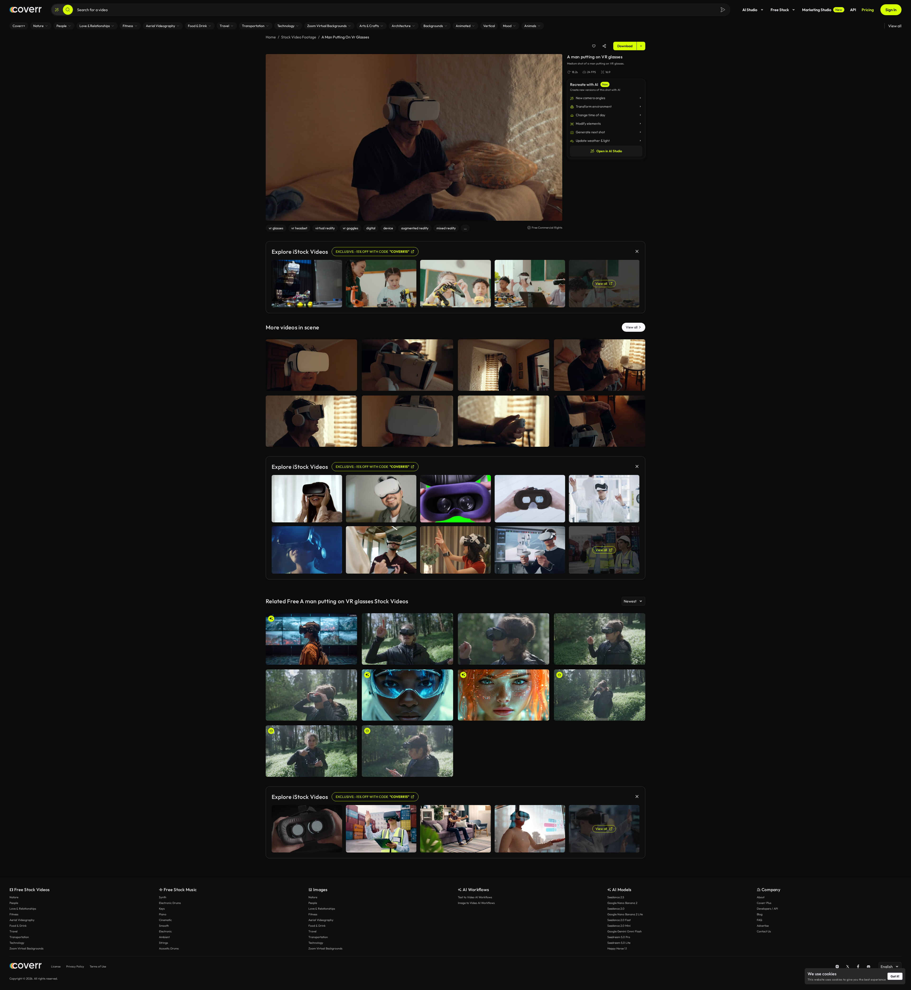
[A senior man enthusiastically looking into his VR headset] (311, 365)
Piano (162, 914)
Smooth (164, 925)
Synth (162, 897)
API (853, 9)
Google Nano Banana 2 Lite (625, 914)
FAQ (759, 920)
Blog (759, 914)
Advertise (763, 925)
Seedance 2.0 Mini (619, 925)
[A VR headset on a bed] (407, 365)
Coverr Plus (764, 903)
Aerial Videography (21, 920)
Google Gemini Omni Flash (624, 931)
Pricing (868, 9)
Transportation (19, 937)
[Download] (350, 385)
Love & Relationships (22, 908)
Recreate (311, 385)
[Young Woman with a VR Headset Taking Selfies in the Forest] (407, 751)
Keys (162, 908)
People (13, 903)
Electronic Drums (170, 903)
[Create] (57, 10)
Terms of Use (98, 966)
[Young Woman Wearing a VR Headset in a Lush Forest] (599, 639)
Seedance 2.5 (615, 897)
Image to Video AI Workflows (476, 903)
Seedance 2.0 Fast (619, 920)
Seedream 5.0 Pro (618, 937)
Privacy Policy (75, 966)
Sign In (891, 9)
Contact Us (764, 931)
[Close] (637, 251)
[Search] (68, 10)
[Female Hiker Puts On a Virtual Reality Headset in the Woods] (311, 751)
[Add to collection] (594, 46)
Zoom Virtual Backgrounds (26, 948)
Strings (163, 942)
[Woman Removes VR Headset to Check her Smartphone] (311, 695)
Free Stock (780, 9)
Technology (16, 942)
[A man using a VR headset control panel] (503, 421)
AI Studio (749, 9)
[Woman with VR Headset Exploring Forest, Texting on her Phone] (599, 695)
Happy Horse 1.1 (617, 948)
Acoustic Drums (169, 948)
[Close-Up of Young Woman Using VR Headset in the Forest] (503, 639)
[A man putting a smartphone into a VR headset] (599, 421)
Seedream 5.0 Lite (618, 942)
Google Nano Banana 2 (622, 903)
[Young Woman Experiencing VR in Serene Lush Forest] (407, 639)
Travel (13, 931)
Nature (13, 897)
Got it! (895, 976)
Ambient (164, 937)
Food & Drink (18, 925)
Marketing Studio (822, 9)
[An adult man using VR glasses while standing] (503, 365)
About (760, 897)
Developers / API (767, 908)
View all (895, 25)
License (55, 966)
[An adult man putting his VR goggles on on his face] (599, 365)
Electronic (165, 931)
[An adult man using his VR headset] (311, 421)
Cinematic (165, 920)
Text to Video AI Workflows (475, 897)
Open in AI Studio (609, 151)
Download (624, 46)
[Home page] (25, 10)
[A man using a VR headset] (407, 421)
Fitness (13, 914)
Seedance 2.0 (615, 908)
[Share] (604, 46)
